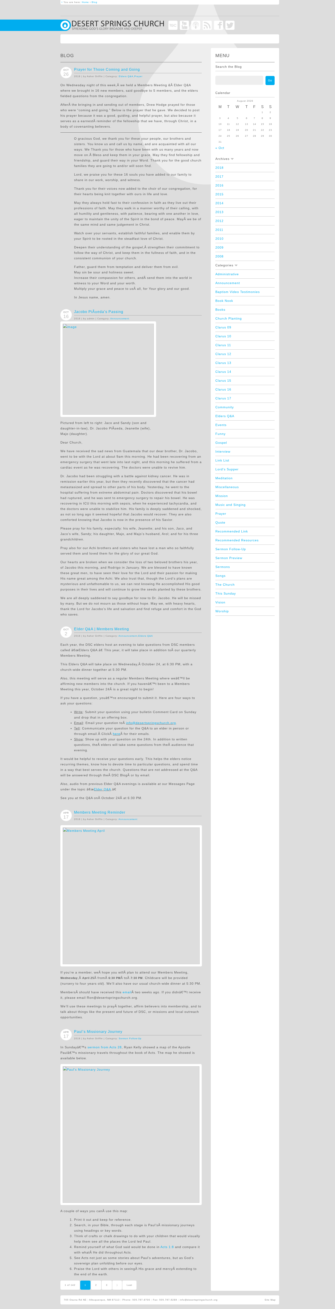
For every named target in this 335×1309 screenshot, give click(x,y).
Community (224, 407)
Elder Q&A (102, 789)
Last (129, 1285)
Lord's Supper (227, 469)
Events (221, 425)
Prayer (138, 76)
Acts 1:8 (167, 1247)
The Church (225, 584)
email (127, 992)
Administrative (227, 274)
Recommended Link (231, 531)
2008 (219, 256)
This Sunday (225, 593)
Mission (221, 496)
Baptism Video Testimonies (237, 292)
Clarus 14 (223, 371)
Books (220, 309)
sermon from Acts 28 (105, 1047)
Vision (220, 602)
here (116, 734)
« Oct (219, 148)
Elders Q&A (126, 76)
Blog (94, 2)
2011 (219, 230)
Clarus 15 (223, 380)
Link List (222, 460)
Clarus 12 (223, 354)
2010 (219, 238)
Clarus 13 (223, 363)
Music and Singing (230, 505)
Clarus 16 (223, 389)
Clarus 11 (223, 345)
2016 (219, 185)
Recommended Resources (237, 540)
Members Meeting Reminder (99, 812)
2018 (219, 167)
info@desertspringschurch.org (151, 723)
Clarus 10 (223, 336)
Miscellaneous (227, 487)
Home (85, 2)
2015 (219, 194)
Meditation (224, 478)
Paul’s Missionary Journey (98, 1032)
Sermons (222, 567)
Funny (220, 434)
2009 (219, 247)
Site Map (270, 1300)
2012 (219, 221)
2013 (219, 212)
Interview (222, 451)
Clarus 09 (223, 327)
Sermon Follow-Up (130, 1038)
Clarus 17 (223, 398)
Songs (220, 576)
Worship (222, 611)
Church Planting (228, 318)
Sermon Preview (228, 558)
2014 (219, 203)
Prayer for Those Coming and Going (107, 69)
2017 (219, 176)
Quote (220, 522)
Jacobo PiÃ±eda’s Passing (98, 312)
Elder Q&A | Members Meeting (101, 629)
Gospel (221, 442)
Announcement (119, 318)
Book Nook (224, 301)
